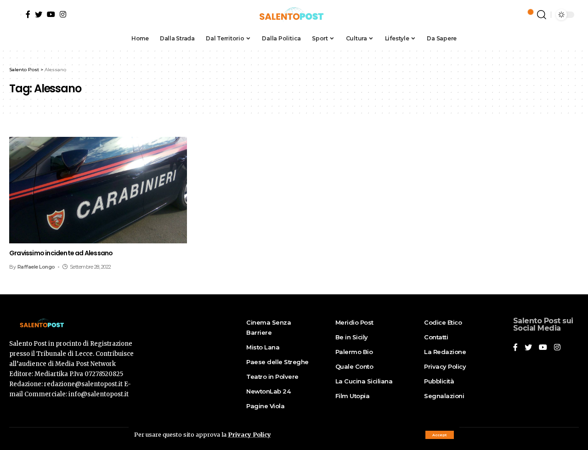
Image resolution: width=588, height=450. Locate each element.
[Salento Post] (294, 14)
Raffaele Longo (36, 267)
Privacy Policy (249, 434)
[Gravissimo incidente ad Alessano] (98, 190)
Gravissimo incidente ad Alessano (61, 253)
